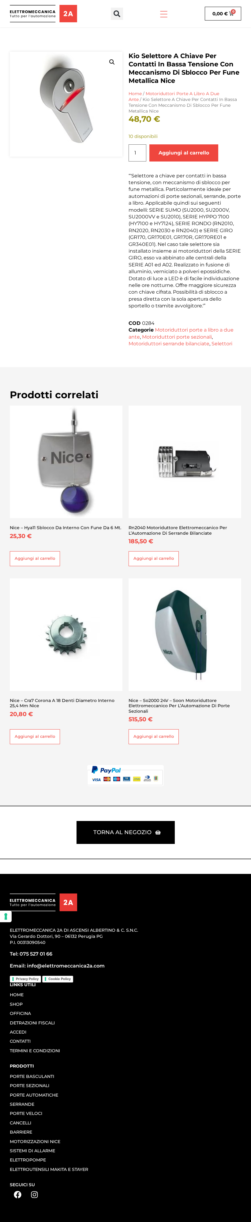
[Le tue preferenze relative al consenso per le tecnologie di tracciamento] (6, 916)
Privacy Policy (27, 979)
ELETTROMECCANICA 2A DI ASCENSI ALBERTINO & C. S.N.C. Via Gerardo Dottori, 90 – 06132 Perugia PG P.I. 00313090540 (74, 936)
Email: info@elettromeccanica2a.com (57, 966)
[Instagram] (34, 1194)
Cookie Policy (59, 979)
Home (135, 93)
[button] (117, 14)
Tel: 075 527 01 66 (31, 954)
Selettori (222, 344)
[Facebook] (17, 1194)
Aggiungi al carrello (184, 153)
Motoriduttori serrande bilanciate (169, 344)
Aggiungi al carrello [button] (35, 558)
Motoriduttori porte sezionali (177, 337)
